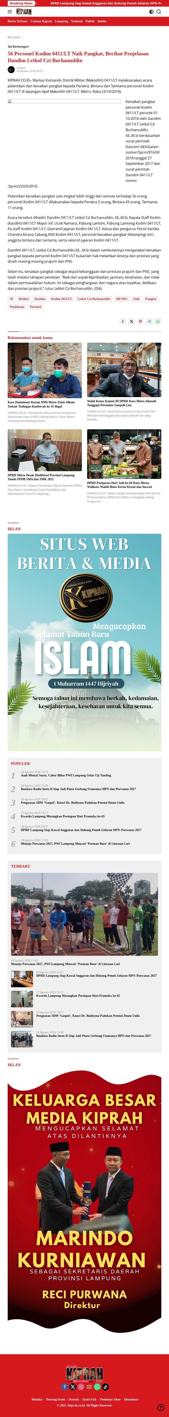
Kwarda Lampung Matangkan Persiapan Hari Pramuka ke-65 (63, 816)
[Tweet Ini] (131, 321)
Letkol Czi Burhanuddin (93, 299)
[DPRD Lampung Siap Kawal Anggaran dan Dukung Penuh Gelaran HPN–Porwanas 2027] (22, 979)
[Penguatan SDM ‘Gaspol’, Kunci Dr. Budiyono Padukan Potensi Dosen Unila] (22, 1019)
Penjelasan (17, 307)
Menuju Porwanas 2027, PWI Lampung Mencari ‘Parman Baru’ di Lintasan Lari (75, 843)
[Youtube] (89, 1387)
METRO (121, 299)
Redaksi (37, 1399)
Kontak (74, 1399)
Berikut (24, 299)
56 (11, 299)
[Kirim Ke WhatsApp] (158, 321)
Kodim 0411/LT (61, 299)
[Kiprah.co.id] (23, 11)
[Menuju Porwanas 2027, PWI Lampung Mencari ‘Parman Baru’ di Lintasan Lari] (84, 914)
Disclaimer (131, 1399)
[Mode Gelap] (151, 11)
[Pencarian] (158, 11)
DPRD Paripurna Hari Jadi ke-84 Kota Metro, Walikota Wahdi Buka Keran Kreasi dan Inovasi (119, 485)
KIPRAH (21, 68)
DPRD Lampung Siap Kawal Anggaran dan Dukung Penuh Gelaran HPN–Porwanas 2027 (70, 3)
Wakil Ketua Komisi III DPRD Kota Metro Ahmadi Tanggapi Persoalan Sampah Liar (121, 403)
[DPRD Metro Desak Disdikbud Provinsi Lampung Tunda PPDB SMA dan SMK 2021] (45, 450)
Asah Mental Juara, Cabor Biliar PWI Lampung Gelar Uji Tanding (66, 775)
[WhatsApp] (97, 1387)
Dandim (40, 299)
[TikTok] (105, 1387)
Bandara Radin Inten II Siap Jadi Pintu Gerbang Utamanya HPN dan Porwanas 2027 (78, 789)
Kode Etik (89, 1399)
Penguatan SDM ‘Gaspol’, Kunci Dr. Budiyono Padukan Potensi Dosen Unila (72, 802)
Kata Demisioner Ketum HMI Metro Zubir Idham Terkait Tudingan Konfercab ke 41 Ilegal (41, 404)
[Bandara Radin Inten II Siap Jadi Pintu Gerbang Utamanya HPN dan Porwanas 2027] (22, 1039)
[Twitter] (72, 1387)
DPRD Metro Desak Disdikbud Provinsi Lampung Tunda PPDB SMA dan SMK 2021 (41, 477)
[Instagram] (80, 1387)
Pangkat (150, 299)
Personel (35, 307)
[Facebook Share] (122, 321)
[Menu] (11, 11)
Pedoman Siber (110, 1399)
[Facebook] (64, 1387)
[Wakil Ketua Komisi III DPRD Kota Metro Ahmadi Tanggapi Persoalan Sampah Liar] (124, 370)
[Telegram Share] (149, 321)
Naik (136, 299)
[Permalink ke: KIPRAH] (11, 69)
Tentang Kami (55, 1399)
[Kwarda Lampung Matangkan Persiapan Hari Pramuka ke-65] (22, 999)
